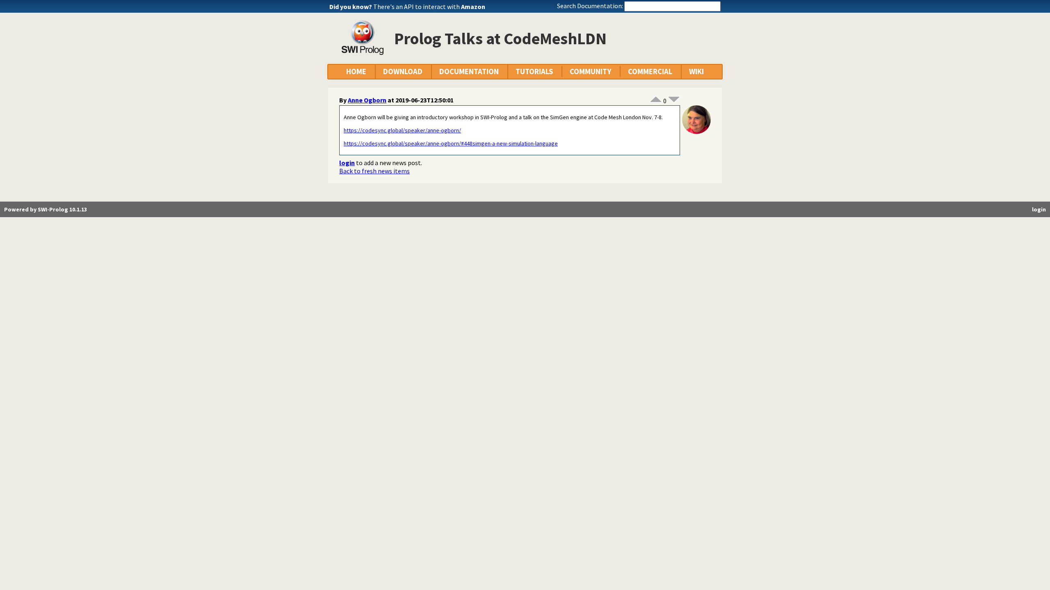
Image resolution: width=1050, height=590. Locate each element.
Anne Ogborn (367, 100)
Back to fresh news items (374, 171)
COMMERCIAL (650, 71)
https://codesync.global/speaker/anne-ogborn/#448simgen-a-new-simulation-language (451, 143)
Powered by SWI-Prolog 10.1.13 (45, 209)
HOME (356, 71)
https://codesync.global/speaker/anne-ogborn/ (402, 130)
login (347, 163)
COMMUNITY (590, 71)
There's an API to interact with (429, 6)
